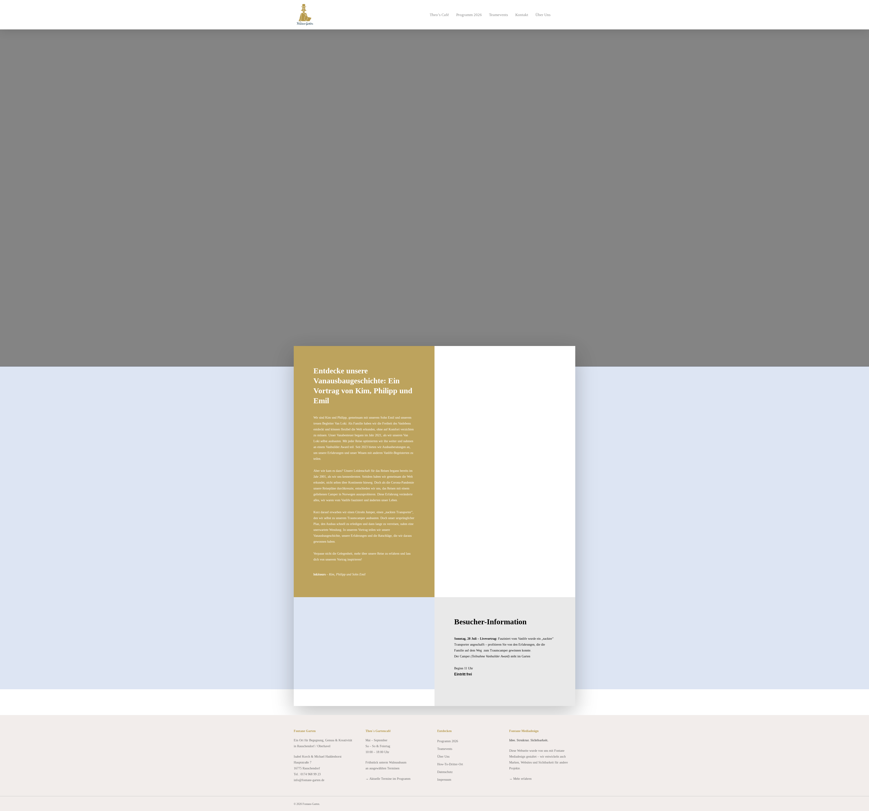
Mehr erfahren (522, 778)
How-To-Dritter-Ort (450, 764)
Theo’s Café (439, 15)
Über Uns (543, 15)
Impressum (444, 779)
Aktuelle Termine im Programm (390, 778)
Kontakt (521, 15)
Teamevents (498, 15)
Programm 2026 (469, 15)
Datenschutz (445, 772)
